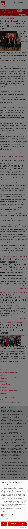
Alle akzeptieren (23, 524)
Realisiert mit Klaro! (23, 527)
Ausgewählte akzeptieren (13, 524)
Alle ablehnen (4, 524)
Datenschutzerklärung (6, 510)
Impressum (3, 511)
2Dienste (7, 519)
